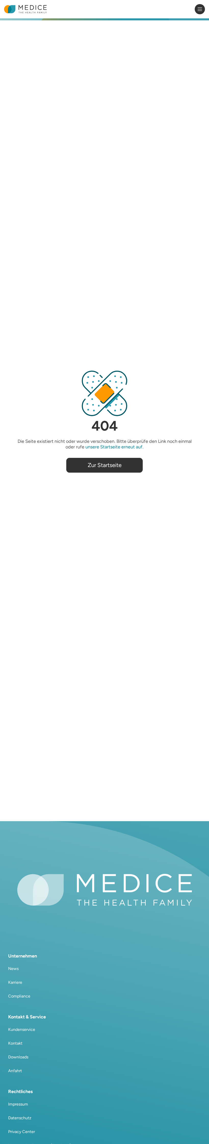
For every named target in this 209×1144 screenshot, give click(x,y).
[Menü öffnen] (200, 9)
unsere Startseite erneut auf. (114, 447)
